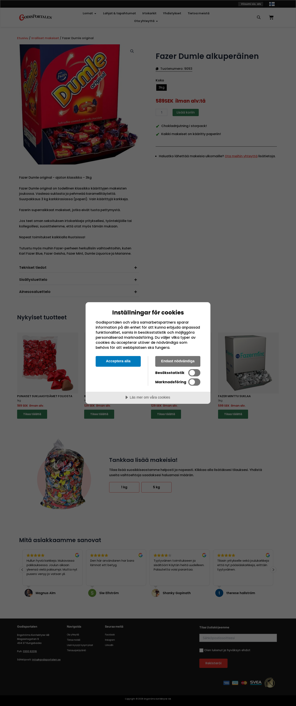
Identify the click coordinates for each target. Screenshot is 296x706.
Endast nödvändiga (178, 361)
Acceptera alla (118, 361)
